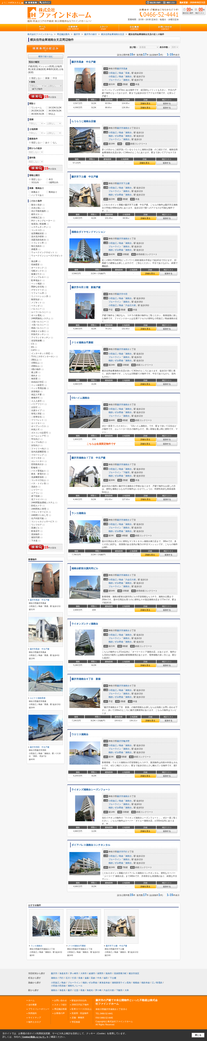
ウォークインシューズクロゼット (46, 257)
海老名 (62, 990)
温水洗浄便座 (39, 236)
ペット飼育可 (39, 385)
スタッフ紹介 (60, 1004)
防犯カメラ (37, 505)
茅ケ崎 (98, 990)
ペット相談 (37, 283)
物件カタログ (34, 1022)
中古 (55, 78)
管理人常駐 (37, 413)
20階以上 (37, 366)
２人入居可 (37, 401)
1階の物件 (37, 369)
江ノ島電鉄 (157, 982)
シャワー (36, 490)
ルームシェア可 (40, 436)
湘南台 (128, 76)
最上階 (35, 372)
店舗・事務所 (78, 1017)
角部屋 (35, 378)
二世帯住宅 (37, 417)
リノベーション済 (41, 296)
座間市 (100, 973)
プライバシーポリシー (38, 1009)
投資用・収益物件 (80, 1013)
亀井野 (126, 741)
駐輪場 (35, 467)
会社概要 (32, 1004)
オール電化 (37, 315)
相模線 (136, 982)
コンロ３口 (37, 230)
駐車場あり (37, 280)
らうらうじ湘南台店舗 (84, 121)
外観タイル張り (40, 331)
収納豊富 (36, 264)
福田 (106, 978)
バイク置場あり (40, 471)
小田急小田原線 (58, 985)
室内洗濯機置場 (40, 451)
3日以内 (35, 182)
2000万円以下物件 (80, 1004)
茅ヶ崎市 (74, 973)
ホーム (31, 1000)
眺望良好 (36, 299)
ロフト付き (37, 458)
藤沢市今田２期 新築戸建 (86, 287)
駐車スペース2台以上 (82, 1009)
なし (55, 142)
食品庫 (35, 261)
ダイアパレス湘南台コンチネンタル (90, 845)
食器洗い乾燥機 (40, 224)
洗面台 (35, 486)
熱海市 (109, 973)
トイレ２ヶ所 (39, 243)
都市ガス (36, 214)
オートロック (39, 268)
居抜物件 (36, 534)
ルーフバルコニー (41, 312)
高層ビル (36, 528)
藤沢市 (120, 68)
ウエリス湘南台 (79, 734)
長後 (127, 73)
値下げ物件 (37, 89)
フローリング (39, 455)
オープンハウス (40, 426)
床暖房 (35, 249)
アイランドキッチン (42, 337)
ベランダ (36, 306)
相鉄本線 (145, 982)
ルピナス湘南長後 (37, 698)
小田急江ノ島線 (116, 73)
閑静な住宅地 (39, 286)
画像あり (35, 192)
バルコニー (37, 309)
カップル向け (39, 442)
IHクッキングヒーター (43, 220)
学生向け (36, 439)
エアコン (36, 493)
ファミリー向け (40, 448)
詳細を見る (145, 103)
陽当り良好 (37, 205)
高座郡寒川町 (120, 973)
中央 (99, 978)
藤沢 (70, 990)
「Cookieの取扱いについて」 (33, 1037)
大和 (127, 990)
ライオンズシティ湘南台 (84, 623)
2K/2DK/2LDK (37, 110)
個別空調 (36, 537)
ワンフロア (37, 524)
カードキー (37, 423)
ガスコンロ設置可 (41, 433)
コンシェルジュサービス (44, 521)
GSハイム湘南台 (80, 398)
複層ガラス (37, 274)
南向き (35, 375)
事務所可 (36, 398)
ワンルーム (36, 107)
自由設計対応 (39, 382)
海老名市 (63, 973)
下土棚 (126, 183)
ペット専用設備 (40, 388)
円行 (125, 851)
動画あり (53, 192)
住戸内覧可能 (39, 518)
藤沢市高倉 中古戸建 (83, 62)
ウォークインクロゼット (44, 252)
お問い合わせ (60, 1000)
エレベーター (39, 461)
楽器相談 (36, 391)
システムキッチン (41, 227)
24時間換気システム (42, 318)
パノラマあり (37, 195)
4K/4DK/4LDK (37, 114)
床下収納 (36, 496)
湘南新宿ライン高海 (121, 982)
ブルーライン (115, 80)
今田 (125, 294)
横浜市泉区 (134, 973)
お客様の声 (59, 1013)
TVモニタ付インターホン (44, 356)
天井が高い (37, 208)
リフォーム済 (39, 293)
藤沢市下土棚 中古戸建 (84, 176)
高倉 (125, 68)
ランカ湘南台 (78, 513)
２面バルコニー (40, 321)
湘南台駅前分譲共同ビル (84, 568)
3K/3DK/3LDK (55, 110)
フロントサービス (41, 512)
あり (47, 142)
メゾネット (37, 302)
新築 (47, 78)
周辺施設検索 (60, 1009)
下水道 (35, 540)
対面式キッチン (40, 334)
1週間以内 (53, 182)
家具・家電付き (40, 474)
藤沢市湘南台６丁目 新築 (86, 679)
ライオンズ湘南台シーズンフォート (90, 789)
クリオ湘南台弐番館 (82, 342)
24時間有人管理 (40, 509)
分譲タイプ (37, 410)
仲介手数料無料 (40, 211)
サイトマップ (34, 1017)
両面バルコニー (40, 328)
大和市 (83, 973)
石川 (68, 978)
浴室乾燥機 (37, 340)
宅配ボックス (39, 271)
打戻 (74, 978)
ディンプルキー (40, 277)
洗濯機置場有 (39, 477)
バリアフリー (39, 404)
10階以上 (37, 363)
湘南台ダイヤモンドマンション (88, 232)
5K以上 (52, 114)
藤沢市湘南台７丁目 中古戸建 (88, 457)
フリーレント (39, 420)
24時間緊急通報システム (44, 502)
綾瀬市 (92, 973)
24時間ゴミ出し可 (41, 515)
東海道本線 (104, 982)
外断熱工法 (37, 217)
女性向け (36, 445)
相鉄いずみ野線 (116, 136)
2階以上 (36, 359)
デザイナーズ (39, 290)
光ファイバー (39, 499)
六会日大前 (130, 305)
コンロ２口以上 (40, 480)
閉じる (198, 1035)
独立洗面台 (37, 246)
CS (34, 344)
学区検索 (76, 1022)
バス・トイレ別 (40, 483)
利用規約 (32, 1013)
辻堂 (76, 990)
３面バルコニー (40, 325)
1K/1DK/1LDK (55, 107)
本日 (51, 179)
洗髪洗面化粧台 (40, 240)
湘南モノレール (75, 985)
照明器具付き (39, 464)
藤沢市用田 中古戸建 (39, 747)
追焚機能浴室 (39, 233)
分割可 (35, 407)
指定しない (36, 78)
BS (34, 347)
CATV (35, 350)
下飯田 (126, 472)
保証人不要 (37, 394)
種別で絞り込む (45, 56)
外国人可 (36, 429)
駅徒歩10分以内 (79, 1000)
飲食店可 (36, 531)
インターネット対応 (42, 353)
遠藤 (87, 978)
